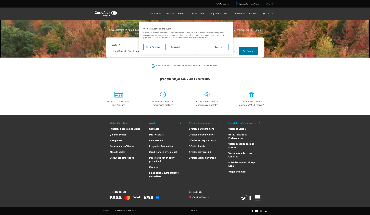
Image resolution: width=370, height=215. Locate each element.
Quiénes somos (118, 134)
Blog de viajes (117, 152)
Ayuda (271, 4)
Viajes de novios (237, 171)
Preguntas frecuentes (161, 146)
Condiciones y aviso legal (163, 152)
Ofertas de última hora (201, 129)
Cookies (153, 167)
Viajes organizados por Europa (241, 146)
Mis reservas (224, 4)
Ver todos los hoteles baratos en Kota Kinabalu (186, 65)
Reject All (175, 47)
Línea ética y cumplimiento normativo (164, 174)
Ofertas (270, 13)
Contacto (154, 129)
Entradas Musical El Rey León (241, 164)
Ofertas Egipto (197, 146)
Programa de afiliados (122, 146)
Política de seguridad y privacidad (162, 159)
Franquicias (116, 140)
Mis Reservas (156, 134)
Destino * (116, 45)
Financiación (156, 140)
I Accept (219, 47)
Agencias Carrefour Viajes (249, 4)
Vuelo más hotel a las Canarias (240, 155)
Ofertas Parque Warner (201, 134)
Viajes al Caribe (237, 129)
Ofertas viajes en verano (202, 157)
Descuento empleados (122, 157)
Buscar (250, 51)
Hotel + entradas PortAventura (237, 136)
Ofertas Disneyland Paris (203, 140)
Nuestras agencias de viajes (125, 129)
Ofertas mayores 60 (200, 152)
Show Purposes (153, 47)
